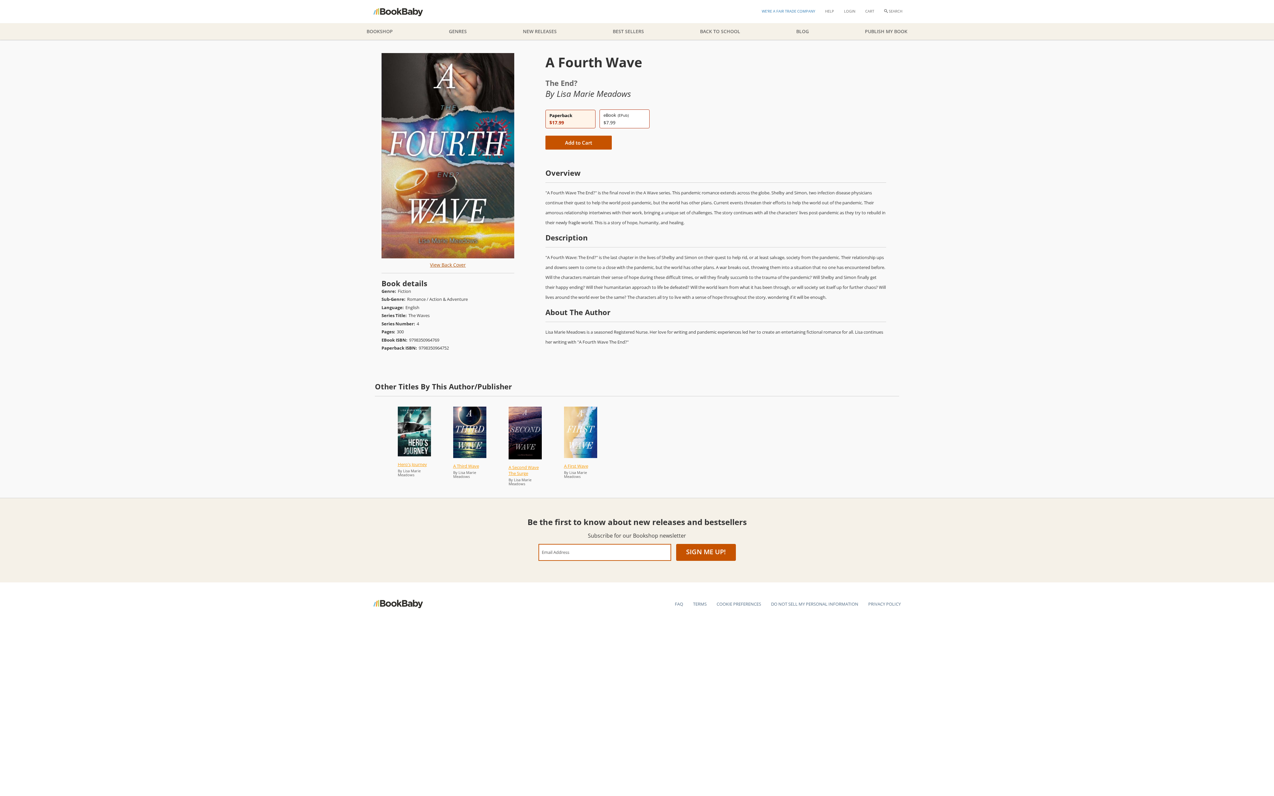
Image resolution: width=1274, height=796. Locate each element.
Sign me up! (706, 551)
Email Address (555, 552)
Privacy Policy (884, 604)
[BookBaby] (404, 11)
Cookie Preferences (739, 604)
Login (849, 11)
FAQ (679, 604)
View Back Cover (448, 265)
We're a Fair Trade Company (788, 11)
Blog (802, 31)
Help (829, 11)
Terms (700, 604)
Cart (869, 11)
